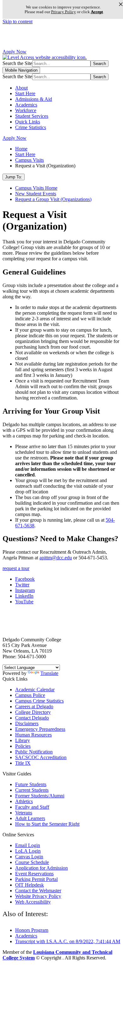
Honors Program (31, 930)
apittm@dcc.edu (55, 557)
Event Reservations (34, 873)
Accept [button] (97, 12)
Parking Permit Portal (36, 879)
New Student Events (35, 193)
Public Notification (34, 751)
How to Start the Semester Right (47, 824)
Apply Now (14, 51)
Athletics (24, 801)
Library (22, 740)
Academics (26, 104)
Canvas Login (29, 856)
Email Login (27, 845)
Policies (23, 746)
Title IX (23, 763)
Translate (49, 673)
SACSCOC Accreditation (41, 757)
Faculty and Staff (32, 807)
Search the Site (17, 63)
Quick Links (27, 121)
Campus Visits (29, 160)
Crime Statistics (30, 127)
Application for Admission (41, 868)
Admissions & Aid (33, 99)
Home (21, 148)
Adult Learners (30, 818)
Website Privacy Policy (38, 896)
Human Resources (33, 734)
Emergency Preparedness (40, 729)
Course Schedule (32, 862)
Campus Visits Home (36, 188)
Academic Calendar (35, 689)
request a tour (16, 568)
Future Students (30, 784)
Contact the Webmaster (38, 890)
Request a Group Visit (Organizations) (53, 199)
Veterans (23, 812)
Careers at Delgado (34, 706)
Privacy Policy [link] (63, 11)
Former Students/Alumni (39, 795)
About (21, 87)
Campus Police (30, 695)
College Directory (33, 712)
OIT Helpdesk (29, 885)
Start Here (25, 93)
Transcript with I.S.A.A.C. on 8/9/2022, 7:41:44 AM (67, 941)
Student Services (31, 116)
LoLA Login (28, 851)
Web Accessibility (33, 902)
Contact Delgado (32, 717)
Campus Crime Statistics (39, 701)
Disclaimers (26, 723)
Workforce (25, 110)
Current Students (32, 790)
